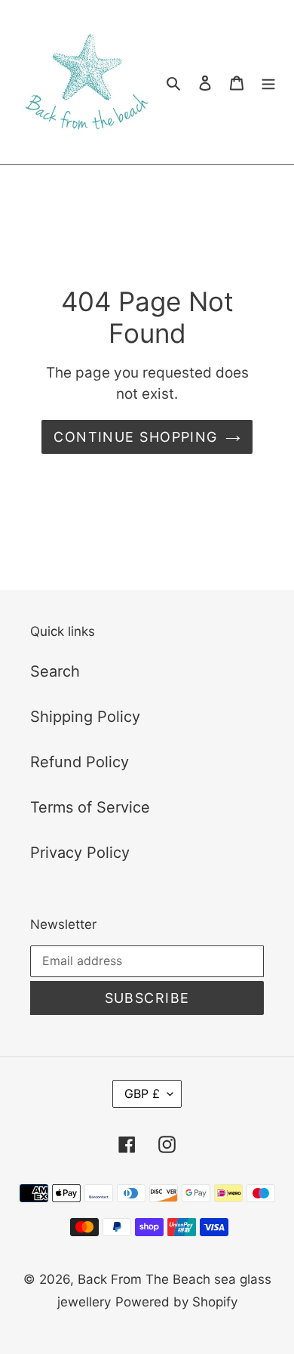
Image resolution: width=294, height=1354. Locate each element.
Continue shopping (135, 437)
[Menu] (268, 82)
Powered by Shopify (176, 1301)
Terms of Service (90, 807)
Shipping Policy (85, 717)
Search (55, 671)
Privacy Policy (80, 853)
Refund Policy (79, 762)
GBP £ (142, 1093)
